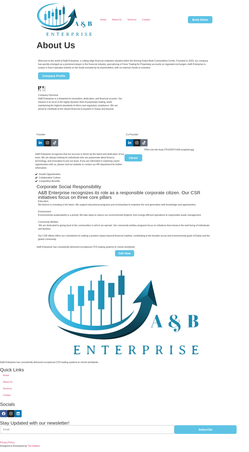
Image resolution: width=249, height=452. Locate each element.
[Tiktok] (54, 142)
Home (103, 19)
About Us (117, 19)
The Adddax (34, 446)
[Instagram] (47, 142)
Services (131, 19)
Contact (146, 19)
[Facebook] (3, 413)
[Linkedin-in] (129, 142)
